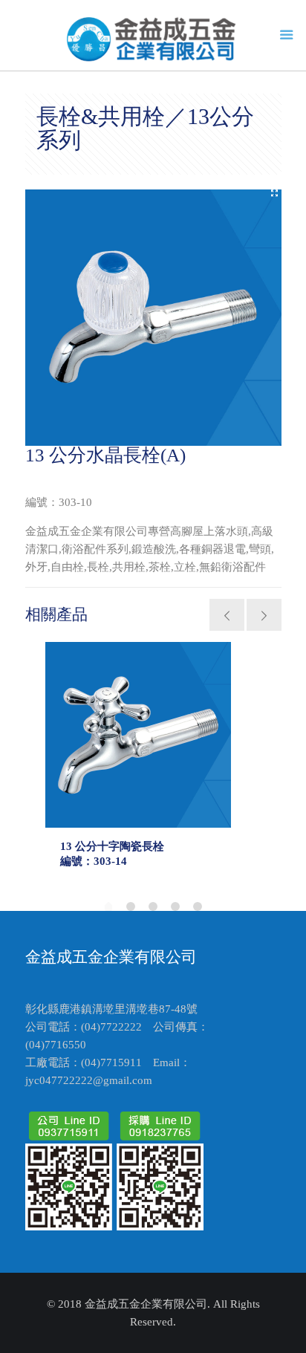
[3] (153, 906)
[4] (175, 906)
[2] (130, 906)
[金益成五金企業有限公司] (153, 39)
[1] (108, 908)
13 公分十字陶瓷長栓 (112, 846)
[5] (197, 906)
